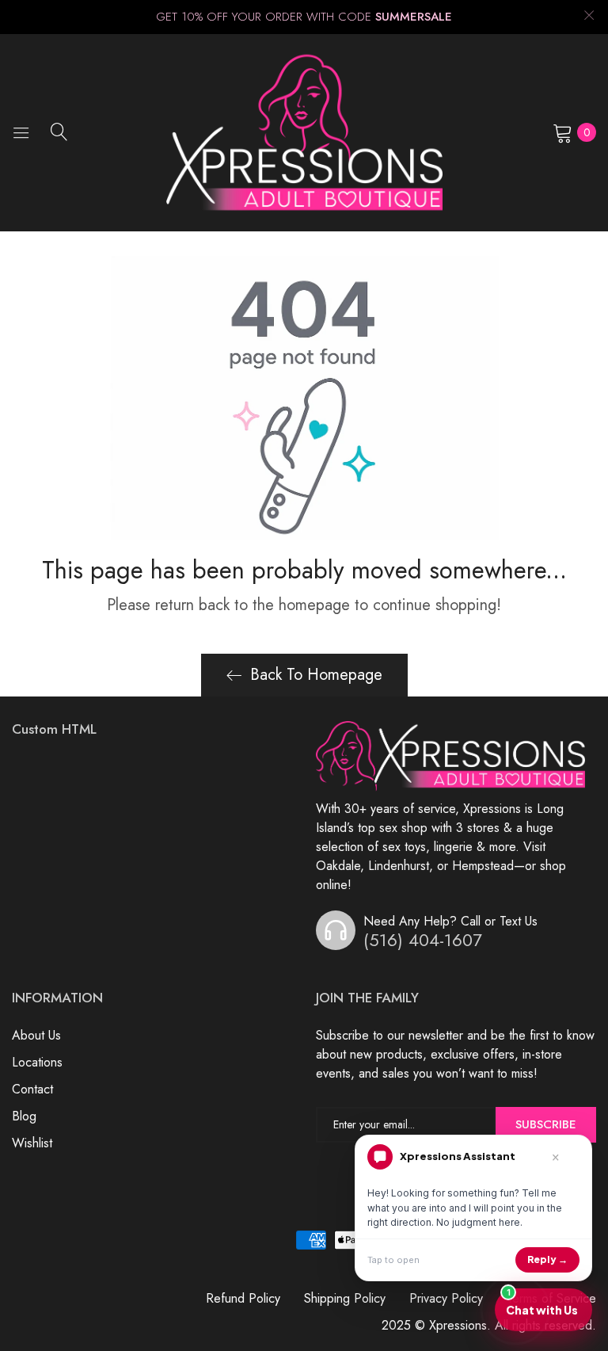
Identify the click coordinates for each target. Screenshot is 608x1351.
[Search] (59, 131)
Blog (24, 1116)
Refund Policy (243, 1298)
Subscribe (545, 1124)
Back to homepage (316, 674)
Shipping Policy (345, 1298)
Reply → (547, 1259)
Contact (32, 1089)
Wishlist (32, 1143)
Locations (37, 1062)
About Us (36, 1035)
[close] (589, 17)
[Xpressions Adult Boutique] (304, 133)
